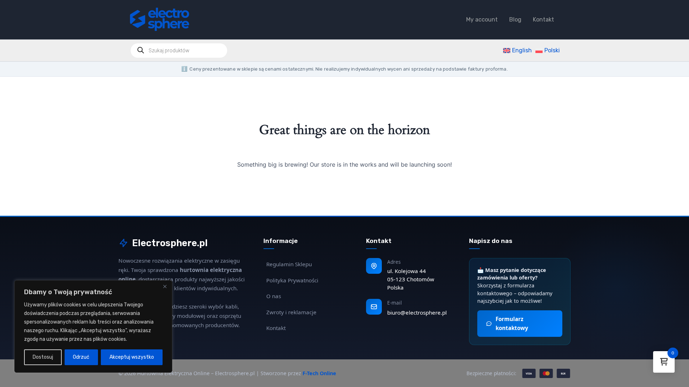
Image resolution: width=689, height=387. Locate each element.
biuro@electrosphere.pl (417, 312)
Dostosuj (43, 357)
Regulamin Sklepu (289, 264)
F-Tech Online (319, 373)
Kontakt (543, 19)
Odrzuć (81, 357)
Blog (515, 19)
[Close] (164, 286)
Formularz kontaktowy (512, 323)
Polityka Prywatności (292, 280)
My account (482, 19)
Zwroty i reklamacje (291, 312)
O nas (273, 296)
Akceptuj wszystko (131, 357)
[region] (93, 326)
